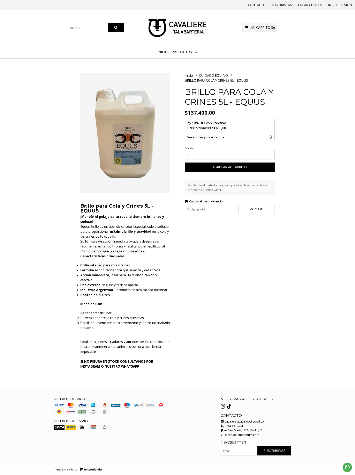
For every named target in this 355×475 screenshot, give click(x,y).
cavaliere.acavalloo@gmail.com (245, 421)
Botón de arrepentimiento (241, 435)
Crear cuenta (310, 5)
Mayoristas (282, 5)
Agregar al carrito (230, 167)
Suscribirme (274, 450)
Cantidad (189, 148)
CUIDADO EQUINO (214, 75)
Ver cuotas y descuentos (205, 137)
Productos (182, 52)
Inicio (162, 52)
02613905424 (233, 426)
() (263, 27)
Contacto (257, 5)
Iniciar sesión (340, 5)
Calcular (256, 209)
